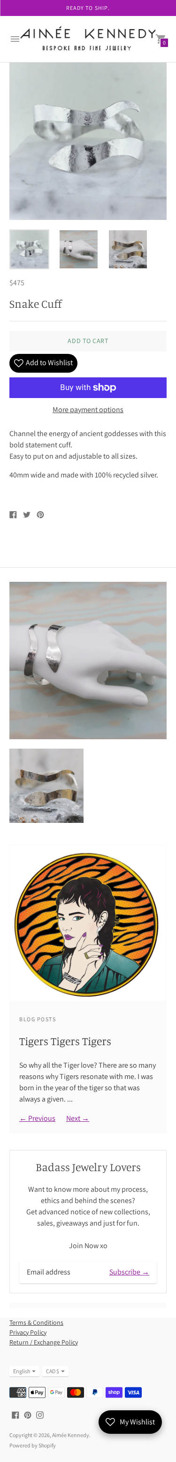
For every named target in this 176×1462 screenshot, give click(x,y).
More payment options (88, 410)
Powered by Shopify (32, 1445)
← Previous (37, 1118)
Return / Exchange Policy (43, 1342)
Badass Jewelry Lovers (88, 1167)
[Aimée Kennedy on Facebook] (15, 1414)
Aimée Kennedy (70, 1435)
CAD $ (52, 1371)
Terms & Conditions (36, 1322)
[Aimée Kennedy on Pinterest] (27, 1414)
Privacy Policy (27, 1332)
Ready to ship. (88, 7)
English (21, 1371)
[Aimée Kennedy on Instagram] (40, 1414)
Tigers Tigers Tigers (65, 1041)
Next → (77, 1118)
